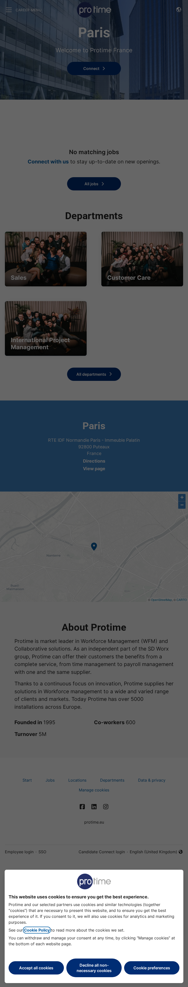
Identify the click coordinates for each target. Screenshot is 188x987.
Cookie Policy (37, 930)
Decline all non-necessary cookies (94, 968)
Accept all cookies (36, 967)
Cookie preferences (151, 967)
